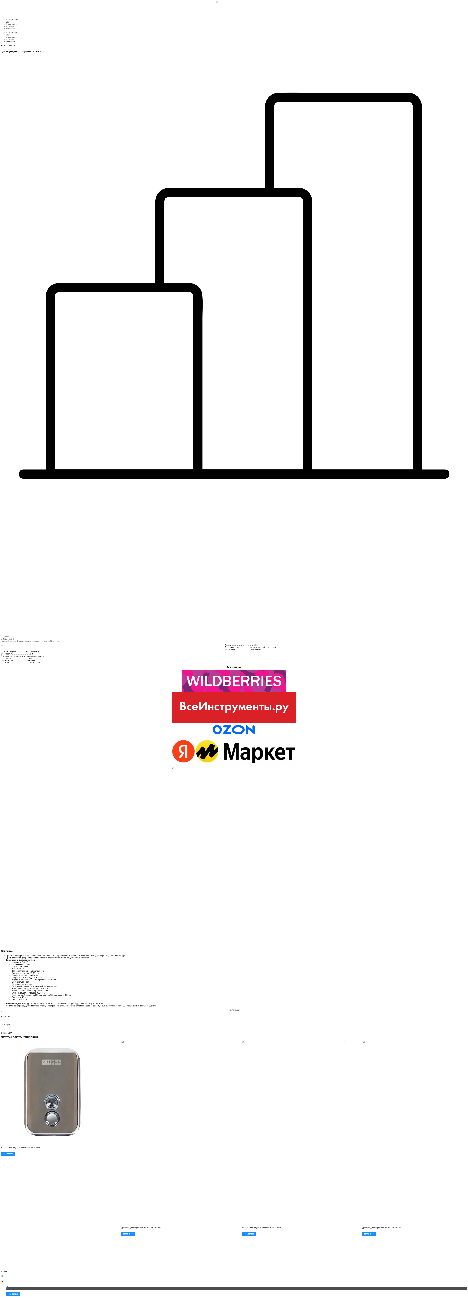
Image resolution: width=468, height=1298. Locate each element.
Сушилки (11, 641)
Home (3, 641)
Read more (8, 1154)
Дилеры (9, 22)
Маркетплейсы (12, 20)
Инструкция (234, 1010)
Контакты (10, 26)
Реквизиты (10, 28)
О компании (11, 24)
